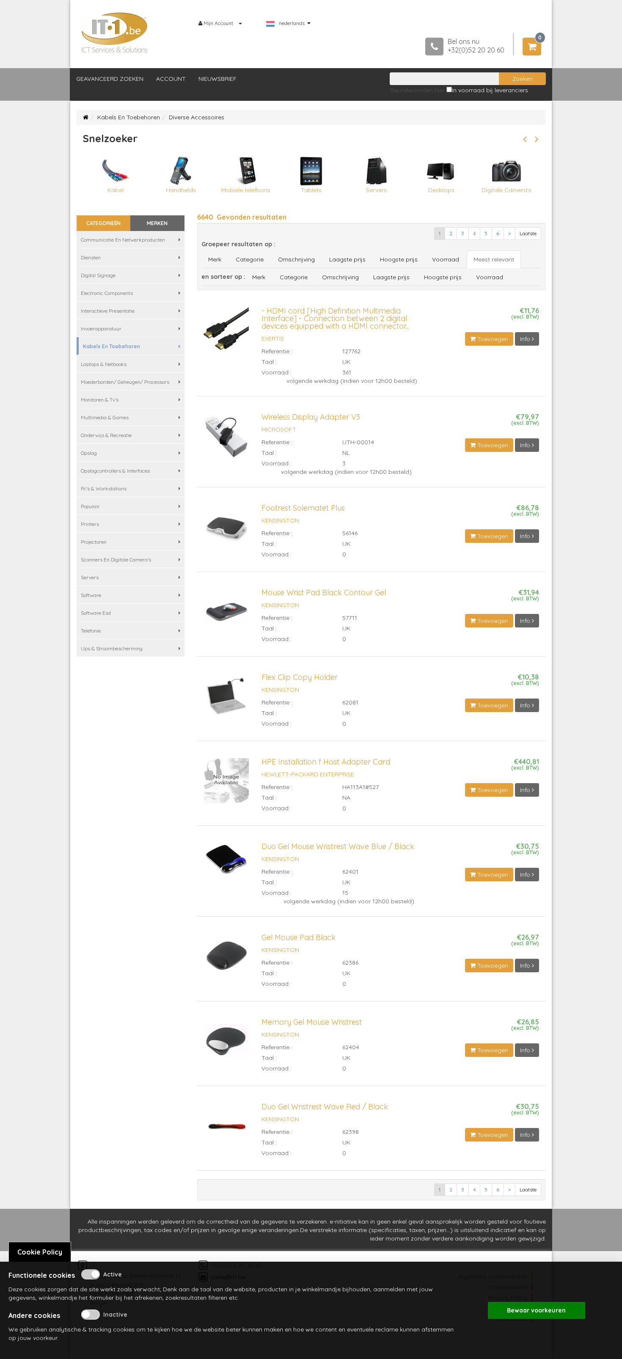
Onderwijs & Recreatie (106, 435)
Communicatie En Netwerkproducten (123, 240)
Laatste (528, 233)
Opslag (89, 453)
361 (346, 372)
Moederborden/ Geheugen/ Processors (125, 382)
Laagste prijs (347, 259)
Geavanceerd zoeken (109, 79)
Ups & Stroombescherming (112, 648)
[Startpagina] (85, 117)
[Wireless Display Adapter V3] (226, 439)
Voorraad (445, 259)
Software (91, 595)
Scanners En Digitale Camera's (116, 559)
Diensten (91, 257)
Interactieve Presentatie (108, 311)
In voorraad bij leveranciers (490, 90)
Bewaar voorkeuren (536, 1310)
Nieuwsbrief (217, 79)
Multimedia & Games (105, 417)
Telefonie (91, 630)
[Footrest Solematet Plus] (226, 530)
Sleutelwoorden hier (417, 90)
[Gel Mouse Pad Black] (226, 960)
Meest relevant (493, 259)
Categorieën (103, 223)
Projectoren (94, 542)
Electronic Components (107, 293)
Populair (90, 506)
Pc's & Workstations (104, 488)
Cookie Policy (39, 1252)
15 (345, 893)
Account (171, 79)
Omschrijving (296, 259)
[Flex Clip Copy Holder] (226, 700)
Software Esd (96, 613)
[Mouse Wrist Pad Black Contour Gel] (226, 615)
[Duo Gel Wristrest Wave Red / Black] (226, 1129)
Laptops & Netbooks (104, 364)
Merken (157, 223)
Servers (90, 577)
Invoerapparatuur (101, 328)
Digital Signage (98, 275)
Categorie (250, 259)
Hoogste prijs (399, 259)
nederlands (292, 23)
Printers (90, 524)
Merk (214, 259)
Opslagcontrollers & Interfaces (115, 471)
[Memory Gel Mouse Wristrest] (226, 1044)
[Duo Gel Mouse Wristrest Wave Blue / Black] (226, 863)
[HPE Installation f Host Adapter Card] (226, 784)
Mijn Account (218, 23)
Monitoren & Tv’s (99, 399)
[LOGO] (115, 32)
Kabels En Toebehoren (128, 117)
